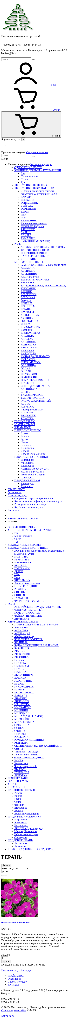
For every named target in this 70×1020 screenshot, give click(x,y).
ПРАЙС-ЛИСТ (16, 489)
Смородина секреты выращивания (33, 498)
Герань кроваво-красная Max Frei (15, 922)
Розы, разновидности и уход (30, 504)
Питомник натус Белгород (16, 970)
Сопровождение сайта (13, 1010)
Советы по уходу (17, 495)
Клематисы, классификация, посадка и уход (38, 501)
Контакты (13, 510)
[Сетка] (6, 875)
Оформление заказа (37, 152)
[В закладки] (2, 878)
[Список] (2, 875)
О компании (14, 492)
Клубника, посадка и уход (28, 507)
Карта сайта (7, 1015)
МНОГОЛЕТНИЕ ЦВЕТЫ (23, 518)
